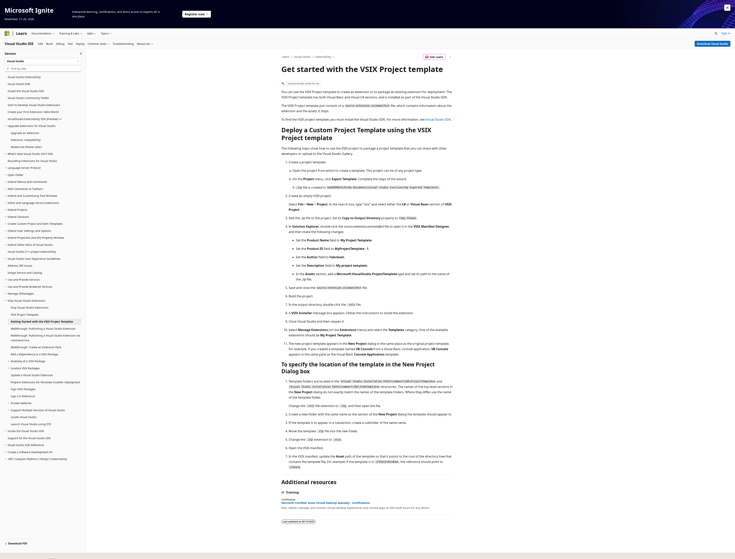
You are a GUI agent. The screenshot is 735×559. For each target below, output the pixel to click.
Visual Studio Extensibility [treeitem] (24, 77)
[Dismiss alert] (727, 8)
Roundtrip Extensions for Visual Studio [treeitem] (32, 161)
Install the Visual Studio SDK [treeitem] (26, 91)
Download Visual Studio (712, 44)
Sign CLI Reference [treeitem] (23, 396)
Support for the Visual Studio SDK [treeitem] (29, 438)
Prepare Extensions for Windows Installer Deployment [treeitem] (45, 382)
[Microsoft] (7, 33)
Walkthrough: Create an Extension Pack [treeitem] (36, 347)
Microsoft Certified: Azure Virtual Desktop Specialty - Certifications (325, 503)
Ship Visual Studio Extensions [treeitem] (29, 307)
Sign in (725, 33)
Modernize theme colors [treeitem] (26, 147)
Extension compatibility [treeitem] (26, 140)
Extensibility (323, 57)
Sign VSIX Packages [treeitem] (23, 389)
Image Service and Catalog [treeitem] (25, 273)
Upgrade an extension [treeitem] (25, 133)
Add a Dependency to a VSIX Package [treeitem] (34, 354)
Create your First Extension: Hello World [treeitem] (33, 112)
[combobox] (43, 61)
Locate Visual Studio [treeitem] (23, 417)
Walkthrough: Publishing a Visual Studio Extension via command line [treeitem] (45, 338)
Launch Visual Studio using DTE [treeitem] (31, 424)
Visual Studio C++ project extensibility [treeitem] (32, 251)
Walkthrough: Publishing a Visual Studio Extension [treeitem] (43, 328)
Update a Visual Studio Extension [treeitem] (32, 375)
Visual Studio (302, 57)
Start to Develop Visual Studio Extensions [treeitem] (34, 105)
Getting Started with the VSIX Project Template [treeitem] (42, 321)
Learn (285, 57)
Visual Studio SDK (438, 119)
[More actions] (450, 57)
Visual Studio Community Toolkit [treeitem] (28, 98)
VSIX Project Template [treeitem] (24, 314)
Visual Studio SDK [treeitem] (19, 84)
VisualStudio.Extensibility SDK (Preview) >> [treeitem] (35, 119)
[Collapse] (81, 54)
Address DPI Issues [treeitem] (20, 265)
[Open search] (716, 33)
